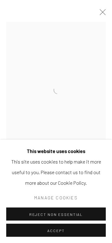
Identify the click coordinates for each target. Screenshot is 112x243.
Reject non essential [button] (56, 214)
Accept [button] (56, 230)
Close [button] (101, 14)
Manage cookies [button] (56, 197)
